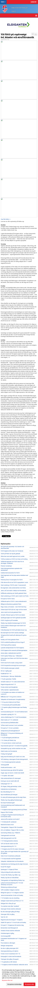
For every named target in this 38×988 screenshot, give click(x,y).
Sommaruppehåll (5, 936)
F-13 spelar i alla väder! (7, 775)
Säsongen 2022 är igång (7, 914)
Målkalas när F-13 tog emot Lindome (11, 696)
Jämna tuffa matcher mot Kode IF (10, 819)
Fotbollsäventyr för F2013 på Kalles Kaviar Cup (14, 630)
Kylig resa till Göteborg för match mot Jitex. (13, 756)
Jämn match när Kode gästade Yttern (11, 612)
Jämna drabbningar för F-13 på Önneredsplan (13, 717)
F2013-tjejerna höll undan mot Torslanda (12, 551)
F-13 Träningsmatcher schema (9, 841)
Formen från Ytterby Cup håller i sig (10, 875)
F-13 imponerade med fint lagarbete (11, 858)
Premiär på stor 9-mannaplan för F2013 (12, 579)
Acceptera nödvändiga (14, 984)
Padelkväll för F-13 (6, 673)
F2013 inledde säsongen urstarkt (10, 668)
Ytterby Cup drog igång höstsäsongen (11, 800)
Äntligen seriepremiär (7, 945)
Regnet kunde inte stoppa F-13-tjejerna (12, 919)
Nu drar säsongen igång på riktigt (10, 911)
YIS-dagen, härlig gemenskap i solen (11, 786)
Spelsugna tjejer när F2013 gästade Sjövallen (13, 617)
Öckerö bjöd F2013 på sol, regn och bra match (14, 609)
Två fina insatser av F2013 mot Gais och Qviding (14, 559)
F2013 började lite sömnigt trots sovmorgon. (13, 665)
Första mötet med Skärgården (9, 687)
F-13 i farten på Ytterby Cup (8, 740)
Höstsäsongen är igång (7, 933)
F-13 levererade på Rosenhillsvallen (10, 705)
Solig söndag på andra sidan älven (10, 872)
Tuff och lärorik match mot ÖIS (9, 843)
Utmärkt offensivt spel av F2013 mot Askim (13, 615)
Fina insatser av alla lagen (8, 943)
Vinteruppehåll (5, 764)
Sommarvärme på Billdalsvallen (9, 722)
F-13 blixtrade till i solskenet (8, 822)
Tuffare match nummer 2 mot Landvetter (12, 725)
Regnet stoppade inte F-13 (8, 684)
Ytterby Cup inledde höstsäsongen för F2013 (13, 623)
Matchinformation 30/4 (7, 824)
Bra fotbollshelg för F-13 (8, 792)
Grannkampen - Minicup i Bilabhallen (11, 676)
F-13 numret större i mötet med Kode (11, 743)
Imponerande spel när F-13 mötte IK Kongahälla (14, 745)
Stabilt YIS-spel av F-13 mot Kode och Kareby (13, 922)
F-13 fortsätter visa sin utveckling (10, 898)
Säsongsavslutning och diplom (9, 951)
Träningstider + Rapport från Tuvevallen (12, 827)
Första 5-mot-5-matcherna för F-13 (10, 953)
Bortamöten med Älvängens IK (9, 928)
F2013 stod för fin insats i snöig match (11, 662)
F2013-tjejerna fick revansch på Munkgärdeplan (14, 650)
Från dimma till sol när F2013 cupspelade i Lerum (14, 582)
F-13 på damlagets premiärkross (10, 737)
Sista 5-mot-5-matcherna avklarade (10, 856)
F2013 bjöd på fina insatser (8, 645)
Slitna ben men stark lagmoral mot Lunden (12, 556)
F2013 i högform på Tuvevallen (9, 620)
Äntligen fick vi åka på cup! (8, 903)
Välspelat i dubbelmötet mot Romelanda (12, 861)
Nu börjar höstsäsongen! (8, 802)
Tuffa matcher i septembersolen (10, 690)
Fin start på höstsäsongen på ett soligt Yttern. (13, 797)
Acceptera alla (29, 984)
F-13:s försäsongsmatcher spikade (11, 762)
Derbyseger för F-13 (6, 783)
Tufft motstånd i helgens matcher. (10, 890)
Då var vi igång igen (6, 671)
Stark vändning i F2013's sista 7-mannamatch (13, 585)
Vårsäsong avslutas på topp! (9, 887)
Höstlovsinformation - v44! (8, 767)
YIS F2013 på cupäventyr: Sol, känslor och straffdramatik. (17, 36)
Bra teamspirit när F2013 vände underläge (12, 632)
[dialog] (19, 977)
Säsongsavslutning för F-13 (8, 846)
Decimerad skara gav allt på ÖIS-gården (12, 770)
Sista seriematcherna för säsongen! (11, 778)
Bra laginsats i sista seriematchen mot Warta (13, 588)
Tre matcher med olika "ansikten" (10, 906)
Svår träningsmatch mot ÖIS (8, 838)
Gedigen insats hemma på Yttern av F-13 (12, 900)
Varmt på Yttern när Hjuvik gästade (10, 553)
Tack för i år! (4, 917)
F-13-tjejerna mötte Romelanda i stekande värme (14, 964)
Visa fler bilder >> (6, 219)
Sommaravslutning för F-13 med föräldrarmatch (14, 711)
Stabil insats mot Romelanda (9, 751)
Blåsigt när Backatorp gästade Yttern (11, 604)
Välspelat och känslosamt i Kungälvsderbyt (13, 699)
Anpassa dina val (7, 980)
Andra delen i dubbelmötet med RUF (11, 653)
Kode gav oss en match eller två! (10, 781)
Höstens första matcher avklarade (10, 930)
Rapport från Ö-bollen (7, 812)
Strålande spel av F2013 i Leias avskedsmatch (14, 601)
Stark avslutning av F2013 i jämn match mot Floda (14, 596)
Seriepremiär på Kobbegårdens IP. (10, 730)
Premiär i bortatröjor (6, 566)
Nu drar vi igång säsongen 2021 (10, 948)
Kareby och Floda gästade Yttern (10, 639)
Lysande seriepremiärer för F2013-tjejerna (12, 647)
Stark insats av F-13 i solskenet (9, 720)
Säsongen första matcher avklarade (11, 909)
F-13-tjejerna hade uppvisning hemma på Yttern (14, 809)
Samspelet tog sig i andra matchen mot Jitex (13, 748)
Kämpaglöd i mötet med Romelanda (11, 956)
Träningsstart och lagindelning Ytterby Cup (13, 880)
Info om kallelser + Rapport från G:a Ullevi (12, 830)
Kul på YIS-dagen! (6, 866)
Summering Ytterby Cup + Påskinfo (10, 832)
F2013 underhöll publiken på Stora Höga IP (13, 642)
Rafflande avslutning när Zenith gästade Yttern (14, 593)
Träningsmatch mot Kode (8, 835)
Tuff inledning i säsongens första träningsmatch (14, 759)
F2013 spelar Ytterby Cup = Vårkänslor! (11, 656)
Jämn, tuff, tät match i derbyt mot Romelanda (13, 590)
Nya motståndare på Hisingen (9, 794)
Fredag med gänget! (6, 754)
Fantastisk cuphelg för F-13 (8, 714)
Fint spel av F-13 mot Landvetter (10, 728)
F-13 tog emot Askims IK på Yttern (10, 702)
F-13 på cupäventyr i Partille (8, 679)
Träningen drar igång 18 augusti (10, 959)
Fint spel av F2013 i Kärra (8, 598)
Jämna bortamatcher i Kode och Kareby (12, 895)
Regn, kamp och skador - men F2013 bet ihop (13, 607)
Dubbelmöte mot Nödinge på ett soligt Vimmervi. (14, 864)
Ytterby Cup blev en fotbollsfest (10, 877)
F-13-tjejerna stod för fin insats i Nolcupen (12, 849)
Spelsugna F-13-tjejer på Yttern (9, 869)
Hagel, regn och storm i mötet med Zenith (12, 773)
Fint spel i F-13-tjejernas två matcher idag (12, 925)
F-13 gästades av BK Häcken (9, 962)
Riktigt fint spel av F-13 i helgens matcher (12, 892)
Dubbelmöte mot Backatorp (8, 789)
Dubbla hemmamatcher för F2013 (10, 573)
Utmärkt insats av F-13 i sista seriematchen (13, 681)
